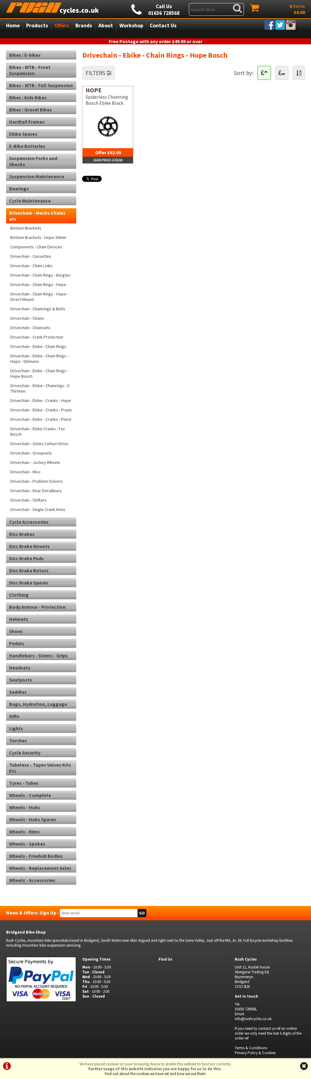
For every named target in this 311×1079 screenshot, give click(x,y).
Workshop (131, 25)
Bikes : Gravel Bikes (30, 110)
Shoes (16, 631)
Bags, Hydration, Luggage (38, 704)
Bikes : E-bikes (25, 55)
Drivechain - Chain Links (31, 265)
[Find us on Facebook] (269, 28)
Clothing (19, 595)
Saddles (18, 692)
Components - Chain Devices (36, 247)
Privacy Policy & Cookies (255, 1052)
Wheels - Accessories (32, 880)
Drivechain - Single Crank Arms (37, 509)
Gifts (14, 716)
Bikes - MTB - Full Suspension (41, 85)
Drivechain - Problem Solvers (36, 481)
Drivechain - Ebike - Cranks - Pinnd (40, 419)
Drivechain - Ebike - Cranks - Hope (40, 400)
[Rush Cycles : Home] (64, 7)
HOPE (93, 90)
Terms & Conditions (251, 1047)
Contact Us (163, 25)
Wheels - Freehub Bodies (36, 856)
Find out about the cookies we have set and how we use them (155, 1073)
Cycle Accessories (29, 522)
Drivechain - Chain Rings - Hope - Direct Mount (39, 296)
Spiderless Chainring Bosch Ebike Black (107, 100)
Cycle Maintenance (30, 201)
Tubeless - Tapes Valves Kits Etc (40, 768)
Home (13, 25)
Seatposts (20, 680)
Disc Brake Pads (26, 558)
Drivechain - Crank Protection (36, 337)
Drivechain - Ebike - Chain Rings (38, 346)
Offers (61, 25)
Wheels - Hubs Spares (32, 819)
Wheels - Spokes (27, 844)
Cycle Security (24, 753)
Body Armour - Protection (37, 607)
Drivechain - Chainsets (30, 327)
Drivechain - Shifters (28, 500)
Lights (16, 728)
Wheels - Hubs (24, 807)
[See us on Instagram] (291, 28)
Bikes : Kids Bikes (28, 97)
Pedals (16, 643)
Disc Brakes (22, 534)
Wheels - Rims (24, 832)
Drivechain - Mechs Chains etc (37, 216)
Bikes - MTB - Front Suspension (29, 70)
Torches (18, 740)
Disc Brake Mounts (29, 546)
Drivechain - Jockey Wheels (35, 462)
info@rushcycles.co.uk (253, 1018)
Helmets (18, 619)
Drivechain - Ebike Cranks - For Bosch (37, 431)
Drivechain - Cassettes (30, 256)
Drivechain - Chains (27, 318)
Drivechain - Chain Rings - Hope (38, 284)
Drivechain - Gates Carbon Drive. (39, 443)
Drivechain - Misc (25, 472)
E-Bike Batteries (27, 146)
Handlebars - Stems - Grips (38, 655)
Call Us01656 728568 (163, 9)
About (105, 25)
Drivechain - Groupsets (31, 453)
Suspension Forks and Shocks (33, 161)
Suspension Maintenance (36, 176)
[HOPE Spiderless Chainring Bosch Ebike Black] (108, 139)
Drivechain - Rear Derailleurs (36, 490)
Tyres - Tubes (24, 783)
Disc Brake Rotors (29, 570)
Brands (83, 25)
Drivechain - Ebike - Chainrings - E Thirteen (40, 388)
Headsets (19, 668)
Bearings (19, 189)
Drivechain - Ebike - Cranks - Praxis (41, 410)
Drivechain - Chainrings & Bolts (37, 308)
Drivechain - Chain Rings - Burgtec (40, 275)
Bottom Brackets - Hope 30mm (38, 237)
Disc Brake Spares (28, 583)
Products (37, 25)
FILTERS (96, 73)
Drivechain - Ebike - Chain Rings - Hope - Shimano (39, 358)
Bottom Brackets (25, 228)
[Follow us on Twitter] (280, 28)
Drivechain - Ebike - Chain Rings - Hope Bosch (39, 373)
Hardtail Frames (27, 122)
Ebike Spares (23, 134)
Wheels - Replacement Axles (40, 868)
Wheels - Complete (30, 795)
